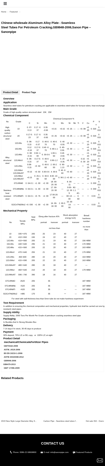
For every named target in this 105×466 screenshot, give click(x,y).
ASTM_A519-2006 (11, 350)
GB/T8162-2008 (10, 346)
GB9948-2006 (9, 361)
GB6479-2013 (9, 364)
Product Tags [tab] (29, 92)
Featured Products (84, 452)
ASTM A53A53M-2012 (13, 357)
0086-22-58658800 (28, 452)
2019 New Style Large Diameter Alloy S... (19, 421)
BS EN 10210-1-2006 (12, 353)
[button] (5, 3)
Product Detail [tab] (10, 92)
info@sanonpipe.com (59, 452)
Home (3, 12)
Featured (14, 12)
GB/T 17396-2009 (11, 368)
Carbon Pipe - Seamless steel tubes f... (60, 421)
